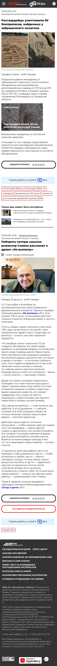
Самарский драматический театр (18, 294)
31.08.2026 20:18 (8, 235)
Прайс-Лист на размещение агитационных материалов (19, 566)
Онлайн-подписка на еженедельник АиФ (27, 557)
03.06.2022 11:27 (8, 11)
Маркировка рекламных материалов (24, 575)
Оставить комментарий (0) (28, 509)
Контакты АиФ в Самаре (16, 571)
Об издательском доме (16, 549)
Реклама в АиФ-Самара (16, 561)
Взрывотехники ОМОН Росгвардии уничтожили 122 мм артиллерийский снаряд (32, 212)
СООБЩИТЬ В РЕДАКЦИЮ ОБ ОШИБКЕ (23, 579)
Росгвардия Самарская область (17, 69)
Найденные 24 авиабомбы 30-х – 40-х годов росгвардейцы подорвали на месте (32, 220)
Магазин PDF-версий (14, 553)
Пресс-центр (40, 549)
